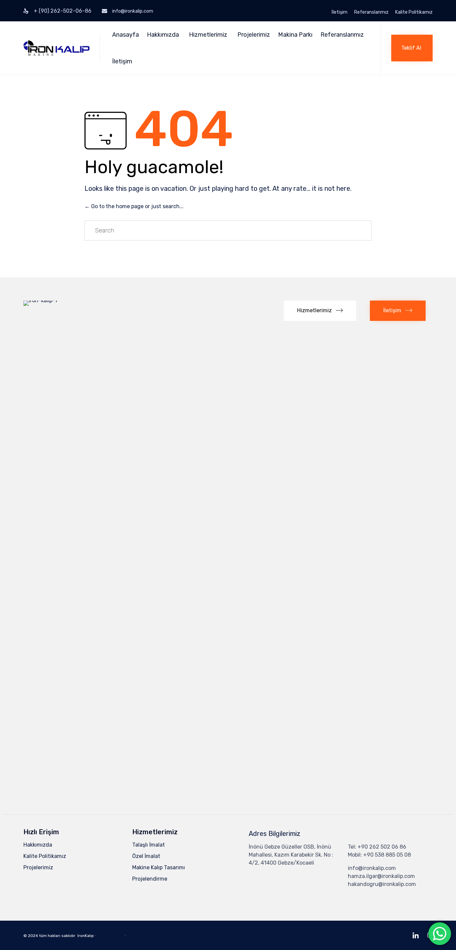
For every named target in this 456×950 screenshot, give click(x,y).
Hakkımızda (163, 34)
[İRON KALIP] (56, 48)
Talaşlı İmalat (148, 845)
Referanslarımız (371, 12)
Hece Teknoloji (110, 935)
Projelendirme (149, 879)
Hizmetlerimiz (208, 34)
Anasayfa (125, 34)
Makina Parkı (295, 34)
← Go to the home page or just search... (134, 206)
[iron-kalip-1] (56, 300)
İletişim (339, 12)
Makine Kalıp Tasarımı (158, 867)
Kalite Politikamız (414, 12)
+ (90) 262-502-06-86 (62, 11)
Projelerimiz (253, 34)
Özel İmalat (146, 856)
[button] (412, 48)
